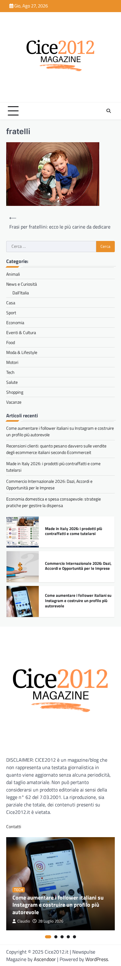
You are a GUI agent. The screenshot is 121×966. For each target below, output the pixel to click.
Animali (13, 274)
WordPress (96, 959)
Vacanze (13, 402)
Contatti (13, 826)
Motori (12, 362)
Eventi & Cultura (21, 332)
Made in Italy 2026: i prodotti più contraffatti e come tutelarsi (73, 531)
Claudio (23, 921)
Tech (10, 372)
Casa (10, 302)
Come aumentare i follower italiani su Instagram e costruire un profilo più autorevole (78, 600)
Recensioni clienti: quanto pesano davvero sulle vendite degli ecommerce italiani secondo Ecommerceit (56, 449)
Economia (15, 322)
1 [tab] (48, 936)
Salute (12, 382)
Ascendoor (45, 959)
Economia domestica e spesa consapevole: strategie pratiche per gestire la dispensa (53, 502)
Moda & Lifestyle (21, 352)
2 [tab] (55, 936)
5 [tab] (74, 936)
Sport (11, 312)
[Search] (108, 111)
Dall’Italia (20, 292)
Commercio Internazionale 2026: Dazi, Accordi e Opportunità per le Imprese (49, 484)
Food (10, 342)
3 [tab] (62, 936)
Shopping (14, 392)
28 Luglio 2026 (50, 921)
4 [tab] (68, 936)
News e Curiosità (21, 284)
